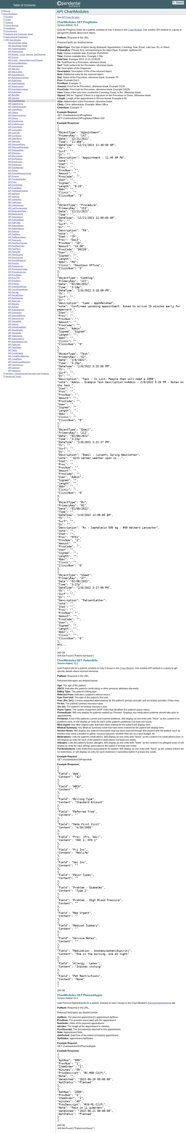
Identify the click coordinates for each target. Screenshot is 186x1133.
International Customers (17, 37)
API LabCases (14, 202)
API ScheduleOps (16, 310)
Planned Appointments (159, 1003)
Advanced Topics (13, 376)
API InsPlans (14, 193)
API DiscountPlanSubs (18, 147)
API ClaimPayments (17, 106)
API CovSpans (14, 135)
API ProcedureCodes (17, 269)
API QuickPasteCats (17, 286)
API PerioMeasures (17, 260)
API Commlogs (15, 127)
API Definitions (15, 138)
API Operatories (15, 217)
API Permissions (15, 51)
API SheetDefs (15, 321)
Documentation (10, 14)
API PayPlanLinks (16, 246)
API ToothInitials (15, 353)
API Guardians (15, 188)
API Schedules (15, 312)
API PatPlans (14, 234)
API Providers (14, 281)
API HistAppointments (18, 191)
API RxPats (13, 307)
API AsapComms (16, 86)
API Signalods (14, 333)
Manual (6, 11)
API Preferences (15, 266)
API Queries (13, 283)
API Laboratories (16, 205)
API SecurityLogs (16, 318)
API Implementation (17, 48)
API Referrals (14, 301)
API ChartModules (16, 101)
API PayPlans (14, 249)
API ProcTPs (14, 278)
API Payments (14, 240)
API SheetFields (15, 330)
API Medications (15, 214)
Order (8, 19)
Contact (9, 17)
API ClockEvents (15, 121)
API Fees (12, 182)
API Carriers (13, 98)
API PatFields (14, 222)
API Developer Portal (17, 46)
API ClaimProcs (15, 109)
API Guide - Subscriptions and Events (25, 60)
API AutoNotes (14, 92)
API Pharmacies (15, 257)
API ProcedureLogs (17, 272)
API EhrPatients (15, 159)
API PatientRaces (16, 228)
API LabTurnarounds (17, 208)
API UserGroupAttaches (19, 362)
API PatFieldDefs (16, 220)
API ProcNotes (15, 275)
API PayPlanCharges (17, 243)
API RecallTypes (15, 295)
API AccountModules (17, 63)
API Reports (13, 304)
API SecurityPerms (16, 315)
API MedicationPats (17, 211)
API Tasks (12, 350)
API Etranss (13, 176)
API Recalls (13, 292)
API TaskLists (14, 344)
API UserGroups (15, 365)
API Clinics (13, 118)
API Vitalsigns (14, 370)
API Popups (13, 263)
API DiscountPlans (16, 144)
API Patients (13, 231)
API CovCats (14, 133)
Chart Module (135, 30)
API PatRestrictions (17, 237)
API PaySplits (14, 252)
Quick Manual (12, 25)
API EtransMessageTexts (19, 173)
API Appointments (16, 75)
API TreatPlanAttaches (18, 356)
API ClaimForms (15, 104)
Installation (11, 28)
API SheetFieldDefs (17, 327)
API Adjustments (15, 66)
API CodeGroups (16, 124)
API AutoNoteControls (18, 89)
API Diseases (14, 153)
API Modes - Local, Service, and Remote (26, 54)
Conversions (11, 31)
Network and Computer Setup (19, 34)
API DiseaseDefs (16, 150)
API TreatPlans (15, 359)
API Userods (14, 368)
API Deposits (14, 141)
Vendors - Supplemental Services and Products (27, 373)
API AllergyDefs (15, 72)
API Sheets (13, 324)
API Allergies (14, 69)
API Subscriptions (16, 339)
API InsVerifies (14, 199)
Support (9, 22)
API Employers (15, 164)
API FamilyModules (17, 179)
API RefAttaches (15, 298)
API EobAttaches (16, 167)
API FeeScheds (15, 185)
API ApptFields (15, 80)
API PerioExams (15, 254)
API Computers (15, 130)
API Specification (13, 40)
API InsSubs (13, 196)
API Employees (15, 162)
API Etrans (13, 170)
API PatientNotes (16, 225)
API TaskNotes (15, 347)
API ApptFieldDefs (16, 83)
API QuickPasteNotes (18, 289)
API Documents (15, 156)
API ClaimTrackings (17, 115)
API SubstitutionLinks (17, 341)
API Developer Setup (17, 43)
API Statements (15, 336)
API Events (13, 57)
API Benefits (13, 95)
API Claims (13, 112)
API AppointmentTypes (18, 77)
